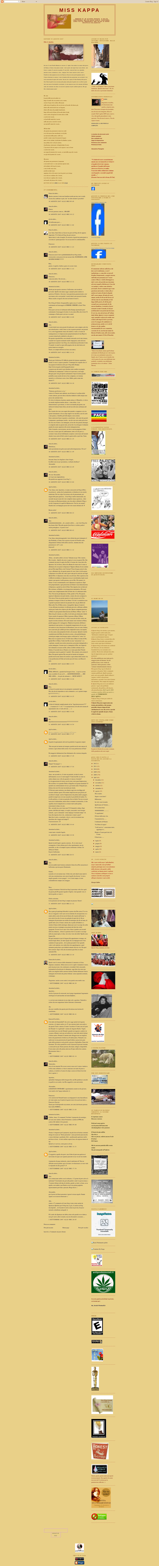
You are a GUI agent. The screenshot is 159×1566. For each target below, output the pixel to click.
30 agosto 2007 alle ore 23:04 (61, 482)
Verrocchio (52, 959)
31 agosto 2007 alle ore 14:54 (61, 724)
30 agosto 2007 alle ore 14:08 (61, 317)
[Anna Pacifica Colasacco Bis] (97, 235)
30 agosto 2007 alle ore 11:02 (61, 225)
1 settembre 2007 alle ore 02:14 (63, 1056)
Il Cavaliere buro (100, 808)
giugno (97, 843)
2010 (95, 769)
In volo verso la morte (101, 802)
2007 (95, 777)
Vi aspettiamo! (99, 813)
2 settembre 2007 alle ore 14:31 (63, 1147)
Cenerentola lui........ (101, 819)
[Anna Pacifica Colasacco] (98, 258)
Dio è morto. (98, 794)
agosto (97, 791)
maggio (97, 846)
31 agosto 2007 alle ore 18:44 (61, 824)
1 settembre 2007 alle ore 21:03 (63, 1109)
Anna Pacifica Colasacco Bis (98, 202)
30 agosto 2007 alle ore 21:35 (61, 439)
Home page (66, 1228)
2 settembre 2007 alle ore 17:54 (63, 1168)
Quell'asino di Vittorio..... (102, 805)
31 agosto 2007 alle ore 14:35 (61, 696)
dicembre (98, 780)
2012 (95, 763)
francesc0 (51, 1019)
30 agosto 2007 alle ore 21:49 (61, 452)
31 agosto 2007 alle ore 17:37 (61, 734)
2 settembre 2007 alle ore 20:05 (63, 1219)
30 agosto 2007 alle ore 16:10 (61, 383)
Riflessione (98, 799)
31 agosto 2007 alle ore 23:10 (61, 955)
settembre (98, 788)
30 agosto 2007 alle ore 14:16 (61, 352)
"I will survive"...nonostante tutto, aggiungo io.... (105, 828)
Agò (50, 487)
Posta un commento (49, 1224)
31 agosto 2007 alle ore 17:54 (61, 767)
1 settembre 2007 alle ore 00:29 (63, 983)
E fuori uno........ (99, 837)
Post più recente (48, 1228)
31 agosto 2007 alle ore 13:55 (61, 664)
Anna (50, 206)
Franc (50, 230)
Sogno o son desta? (100, 796)
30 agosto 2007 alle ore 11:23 (61, 247)
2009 (95, 772)
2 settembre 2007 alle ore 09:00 (63, 1125)
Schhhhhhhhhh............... (102, 810)
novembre (98, 783)
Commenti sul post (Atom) (58, 1232)
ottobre (97, 785)
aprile (97, 849)
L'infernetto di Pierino (101, 822)
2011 (95, 766)
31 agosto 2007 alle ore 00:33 (61, 513)
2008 (95, 775)
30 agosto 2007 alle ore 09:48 (61, 201)
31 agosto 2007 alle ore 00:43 (61, 530)
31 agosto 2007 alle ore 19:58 (61, 835)
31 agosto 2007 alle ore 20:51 (61, 855)
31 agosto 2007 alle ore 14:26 (61, 679)
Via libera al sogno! (100, 824)
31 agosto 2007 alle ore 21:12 (61, 904)
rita (50, 219)
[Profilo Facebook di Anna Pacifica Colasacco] (93, 190)
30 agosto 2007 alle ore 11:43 (61, 269)
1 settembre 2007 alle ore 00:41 (63, 1014)
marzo (97, 852)
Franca (51, 193)
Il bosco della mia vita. (101, 816)
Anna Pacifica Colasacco (97, 248)
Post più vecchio (83, 1228)
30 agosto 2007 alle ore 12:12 (61, 282)
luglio (97, 841)
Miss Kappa (79, 10)
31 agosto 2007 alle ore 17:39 (61, 756)
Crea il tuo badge (95, 237)
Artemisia (51, 286)
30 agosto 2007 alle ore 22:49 (61, 467)
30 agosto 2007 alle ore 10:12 (61, 214)
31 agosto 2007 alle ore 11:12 (61, 550)
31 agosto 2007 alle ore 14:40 (61, 712)
